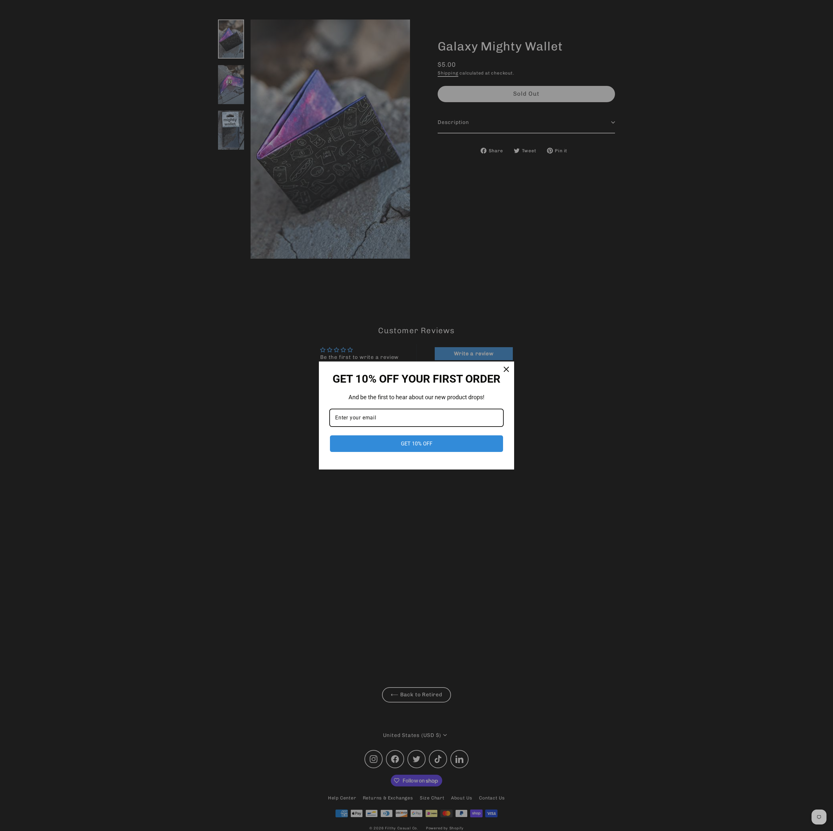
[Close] (506, 369)
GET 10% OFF (416, 444)
